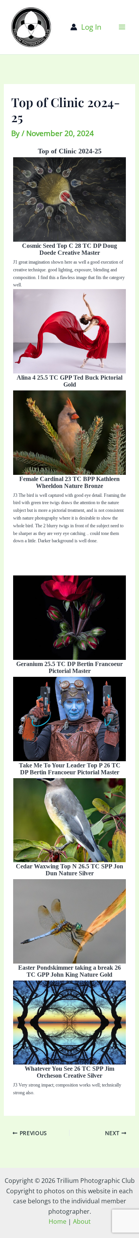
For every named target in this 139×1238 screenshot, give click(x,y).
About (82, 1221)
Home (57, 1221)
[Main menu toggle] (122, 27)
